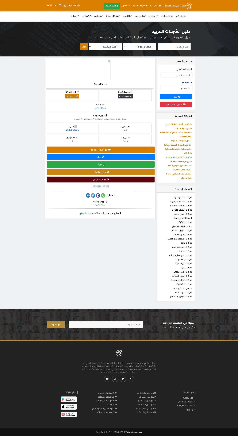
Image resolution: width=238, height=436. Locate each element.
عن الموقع (188, 398)
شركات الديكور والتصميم (181, 296)
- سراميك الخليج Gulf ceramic (179, 157)
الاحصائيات (166, 16)
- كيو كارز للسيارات (183, 128)
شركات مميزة (138, 5)
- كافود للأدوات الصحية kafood (178, 145)
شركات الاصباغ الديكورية (181, 201)
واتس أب (101, 164)
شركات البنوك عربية (183, 263)
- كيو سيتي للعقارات (182, 169)
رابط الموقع (71, 96)
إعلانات (74, 16)
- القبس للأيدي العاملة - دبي (179, 124)
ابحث (84, 47)
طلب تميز (179, 16)
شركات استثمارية (184, 284)
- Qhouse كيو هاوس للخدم (179, 165)
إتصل (99, 157)
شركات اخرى (186, 268)
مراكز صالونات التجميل (182, 226)
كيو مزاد (111, 404)
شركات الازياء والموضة (181, 280)
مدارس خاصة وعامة (183, 288)
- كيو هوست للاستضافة (181, 161)
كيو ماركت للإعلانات (145, 408)
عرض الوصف (124, 96)
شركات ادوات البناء (183, 292)
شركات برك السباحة (183, 259)
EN (48, 5)
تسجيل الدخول (70, 5)
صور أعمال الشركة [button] (99, 150)
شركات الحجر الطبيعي (182, 272)
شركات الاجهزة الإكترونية (180, 255)
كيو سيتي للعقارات (145, 393)
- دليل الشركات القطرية (181, 141)
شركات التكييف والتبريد (182, 210)
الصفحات (99, 213)
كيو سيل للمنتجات (146, 404)
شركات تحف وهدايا (183, 197)
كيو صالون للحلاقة (145, 412)
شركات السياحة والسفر (181, 247)
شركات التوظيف (185, 222)
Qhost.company (134, 432)
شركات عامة (186, 243)
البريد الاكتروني (184, 69)
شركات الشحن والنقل (182, 214)
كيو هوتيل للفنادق (106, 393)
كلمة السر (187, 82)
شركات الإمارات (72, 130)
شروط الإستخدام (186, 401)
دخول (175, 97)
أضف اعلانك (110, 6)
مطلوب (124, 5)
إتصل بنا (86, 16)
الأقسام (126, 16)
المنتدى (152, 16)
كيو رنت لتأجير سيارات (106, 401)
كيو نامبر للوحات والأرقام (103, 408)
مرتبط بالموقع (87, 213)
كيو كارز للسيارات (146, 397)
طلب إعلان (139, 16)
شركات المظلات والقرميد (181, 206)
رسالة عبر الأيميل (100, 179)
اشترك (54, 325)
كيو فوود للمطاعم (106, 397)
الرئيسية (154, 5)
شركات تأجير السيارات (183, 234)
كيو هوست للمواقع (105, 412)
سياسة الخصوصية (185, 405)
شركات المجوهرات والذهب (180, 239)
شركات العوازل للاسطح (181, 230)
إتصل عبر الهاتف (100, 172)
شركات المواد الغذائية (182, 276)
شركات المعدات (185, 251)
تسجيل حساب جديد (174, 104)
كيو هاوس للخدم (146, 401)
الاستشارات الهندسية (183, 218)
